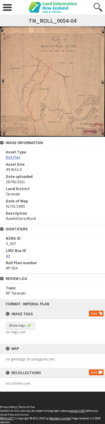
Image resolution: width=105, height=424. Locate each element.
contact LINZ (77, 411)
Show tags (17, 325)
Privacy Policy (8, 407)
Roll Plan (13, 157)
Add (94, 313)
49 (8, 255)
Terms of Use (27, 407)
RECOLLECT (7, 418)
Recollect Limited (59, 418)
